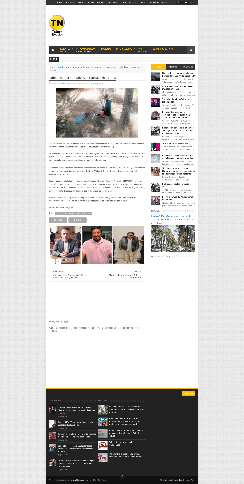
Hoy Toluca (70, 2)
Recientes (65, 50)
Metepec (59, 2)
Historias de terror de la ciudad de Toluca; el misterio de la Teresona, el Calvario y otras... (178, 131)
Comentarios (188, 67)
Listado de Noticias (163, 49)
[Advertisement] (173, 25)
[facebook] (178, 2)
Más (142, 50)
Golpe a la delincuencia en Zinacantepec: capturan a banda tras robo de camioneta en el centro (77, 449)
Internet (142, 2)
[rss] (193, 2)
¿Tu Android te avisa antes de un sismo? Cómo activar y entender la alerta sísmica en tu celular (76, 410)
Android (132, 2)
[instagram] (189, 2)
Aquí (193, 480)
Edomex (91, 2)
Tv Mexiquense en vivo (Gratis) (176, 143)
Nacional (100, 2)
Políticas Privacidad (173, 480)
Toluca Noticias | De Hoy (81, 480)
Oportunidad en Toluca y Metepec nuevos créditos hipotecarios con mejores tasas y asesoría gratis (124, 421)
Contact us (190, 394)
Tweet (59, 220)
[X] (182, 2)
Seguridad (96, 67)
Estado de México (85, 50)
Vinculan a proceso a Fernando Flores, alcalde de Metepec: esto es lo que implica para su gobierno (178, 171)
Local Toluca (63, 67)
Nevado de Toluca (80, 67)
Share (78, 220)
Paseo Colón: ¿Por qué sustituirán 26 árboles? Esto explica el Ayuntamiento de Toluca (172, 219)
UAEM (124, 2)
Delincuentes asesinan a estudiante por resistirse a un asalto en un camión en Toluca (176, 115)
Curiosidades (154, 2)
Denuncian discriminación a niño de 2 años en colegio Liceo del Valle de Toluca (126, 433)
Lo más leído (159, 67)
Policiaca (81, 2)
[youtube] (186, 2)
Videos (164, 2)
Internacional (113, 2)
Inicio (51, 2)
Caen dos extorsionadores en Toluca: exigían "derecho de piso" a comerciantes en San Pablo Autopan (76, 463)
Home (53, 67)
